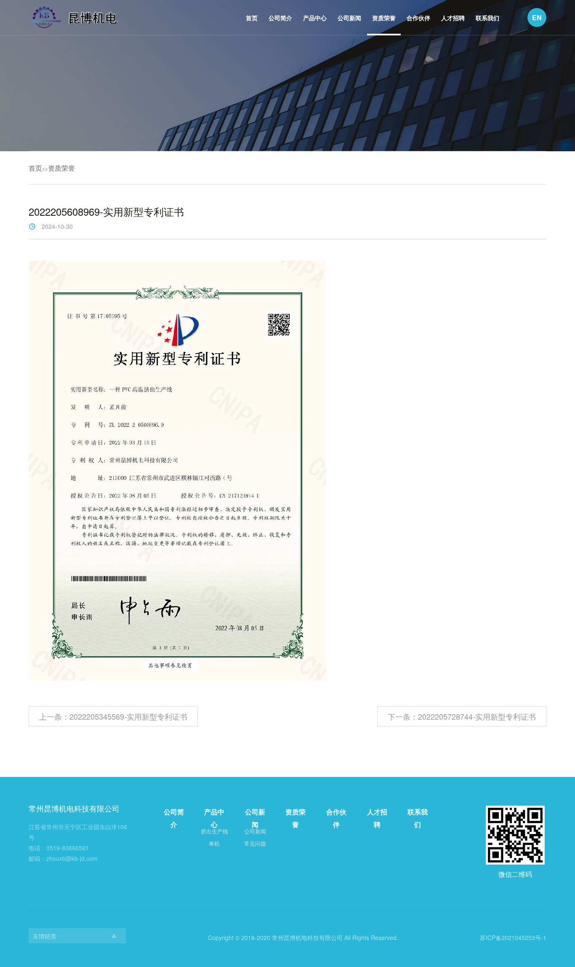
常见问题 (255, 843)
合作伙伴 (418, 17)
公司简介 (280, 17)
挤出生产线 (214, 831)
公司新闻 (349, 17)
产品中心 (315, 17)
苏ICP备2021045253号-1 (513, 937)
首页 (252, 17)
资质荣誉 (384, 17)
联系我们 (487, 17)
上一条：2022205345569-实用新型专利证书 (113, 716)
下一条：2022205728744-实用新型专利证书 (462, 716)
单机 (214, 843)
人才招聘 (453, 17)
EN (537, 17)
